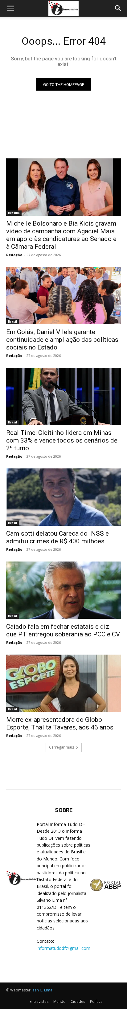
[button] (10, 8)
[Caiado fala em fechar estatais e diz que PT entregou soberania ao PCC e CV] (63, 590)
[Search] (118, 8)
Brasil (12, 321)
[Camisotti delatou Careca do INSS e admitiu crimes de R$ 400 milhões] (63, 497)
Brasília (14, 213)
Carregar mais (61, 747)
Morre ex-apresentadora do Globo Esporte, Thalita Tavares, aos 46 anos (59, 723)
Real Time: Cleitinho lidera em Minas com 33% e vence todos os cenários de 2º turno (61, 440)
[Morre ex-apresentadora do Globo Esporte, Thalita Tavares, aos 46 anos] (63, 683)
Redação (14, 254)
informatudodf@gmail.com (63, 948)
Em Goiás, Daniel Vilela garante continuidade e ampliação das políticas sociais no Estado (62, 339)
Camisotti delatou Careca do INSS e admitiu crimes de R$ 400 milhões (57, 537)
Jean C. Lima (41, 990)
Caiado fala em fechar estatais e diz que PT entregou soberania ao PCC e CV (63, 630)
